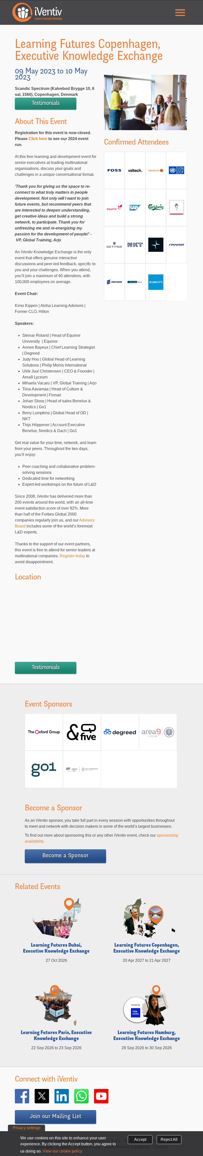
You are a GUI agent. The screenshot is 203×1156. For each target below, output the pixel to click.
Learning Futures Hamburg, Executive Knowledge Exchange (146, 1036)
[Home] (37, 12)
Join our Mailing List (55, 1117)
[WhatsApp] (88, 1096)
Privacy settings (26, 1128)
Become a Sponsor (65, 856)
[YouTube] (108, 1096)
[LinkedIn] (68, 1096)
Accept (140, 1139)
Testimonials (46, 104)
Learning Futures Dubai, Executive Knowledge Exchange (56, 948)
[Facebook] (29, 1096)
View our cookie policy (62, 1151)
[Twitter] (49, 1096)
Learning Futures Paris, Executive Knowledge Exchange (56, 1036)
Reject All (169, 1139)
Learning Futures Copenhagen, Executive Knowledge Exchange (146, 948)
